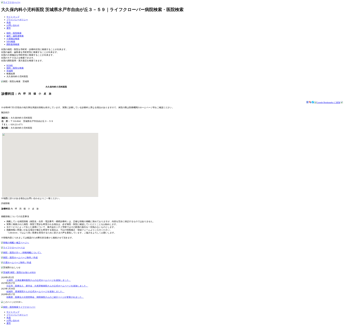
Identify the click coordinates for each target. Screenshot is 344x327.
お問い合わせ (12, 25)
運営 (8, 28)
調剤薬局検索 (12, 44)
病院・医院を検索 (15, 68)
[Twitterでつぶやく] (342, 102)
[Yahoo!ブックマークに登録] (310, 102)
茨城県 (9, 71)
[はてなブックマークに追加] (307, 102)
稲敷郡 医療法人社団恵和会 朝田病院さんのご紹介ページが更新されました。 (45, 297)
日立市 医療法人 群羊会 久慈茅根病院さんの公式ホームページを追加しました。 (47, 286)
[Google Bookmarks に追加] (327, 102)
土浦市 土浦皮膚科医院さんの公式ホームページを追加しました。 (38, 280)
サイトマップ (12, 17)
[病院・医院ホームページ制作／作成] (19, 257)
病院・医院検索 (14, 33)
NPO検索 (10, 41)
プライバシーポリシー (17, 20)
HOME (9, 65)
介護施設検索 (12, 39)
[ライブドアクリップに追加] (313, 102)
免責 (8, 22)
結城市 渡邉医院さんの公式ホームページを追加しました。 (35, 291)
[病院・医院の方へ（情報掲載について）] (21, 252)
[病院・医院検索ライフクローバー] (18, 307)
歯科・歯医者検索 (15, 36)
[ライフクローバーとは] (13, 247)
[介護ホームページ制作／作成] (16, 262)
